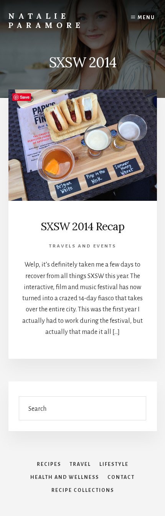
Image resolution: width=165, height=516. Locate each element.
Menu (146, 17)
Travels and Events (82, 246)
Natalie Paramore (46, 20)
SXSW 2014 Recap (82, 226)
